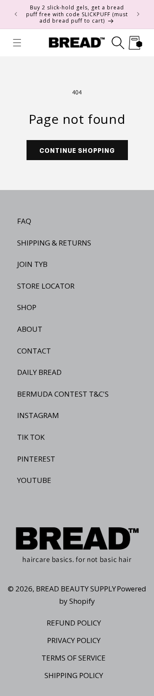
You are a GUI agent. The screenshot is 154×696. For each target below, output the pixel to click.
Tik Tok (30, 437)
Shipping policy (73, 675)
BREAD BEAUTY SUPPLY (76, 589)
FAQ (24, 221)
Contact (34, 351)
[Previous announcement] (15, 14)
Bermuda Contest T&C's (63, 394)
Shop (26, 307)
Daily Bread (39, 372)
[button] (17, 42)
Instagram (38, 415)
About (29, 329)
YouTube (34, 480)
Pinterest (36, 459)
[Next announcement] (138, 14)
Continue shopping (77, 150)
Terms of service (73, 658)
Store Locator (45, 286)
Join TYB (32, 264)
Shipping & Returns (54, 243)
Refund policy (74, 623)
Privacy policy (74, 640)
